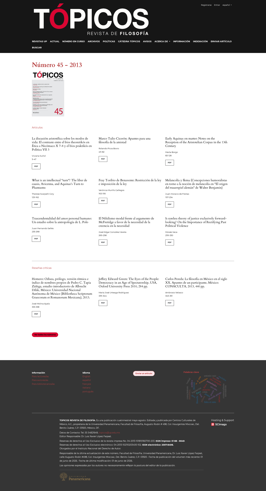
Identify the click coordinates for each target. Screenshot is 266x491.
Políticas (109, 41)
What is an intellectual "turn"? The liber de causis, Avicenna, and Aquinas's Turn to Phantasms (59, 184)
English (86, 376)
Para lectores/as (40, 376)
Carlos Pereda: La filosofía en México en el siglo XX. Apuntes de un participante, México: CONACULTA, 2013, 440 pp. (196, 282)
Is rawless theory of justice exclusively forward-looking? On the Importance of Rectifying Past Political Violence (196, 222)
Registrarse (206, 5)
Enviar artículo (221, 41)
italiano (87, 387)
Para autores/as (40, 380)
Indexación (200, 41)
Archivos (94, 41)
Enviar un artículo (143, 373)
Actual (54, 41)
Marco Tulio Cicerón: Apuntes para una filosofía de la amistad (125, 140)
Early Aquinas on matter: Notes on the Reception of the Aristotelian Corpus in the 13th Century (196, 142)
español (87, 380)
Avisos (147, 41)
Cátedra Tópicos (129, 41)
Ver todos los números (45, 334)
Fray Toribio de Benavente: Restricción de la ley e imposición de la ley (130, 182)
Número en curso (73, 41)
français (87, 384)
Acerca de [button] (161, 41)
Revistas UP (39, 41)
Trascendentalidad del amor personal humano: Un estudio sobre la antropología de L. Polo (62, 220)
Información (181, 41)
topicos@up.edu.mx (109, 432)
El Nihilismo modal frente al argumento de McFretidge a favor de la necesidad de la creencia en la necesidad (126, 222)
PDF (36, 166)
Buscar (37, 47)
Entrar (217, 5)
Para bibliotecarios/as (43, 384)
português (88, 391)
